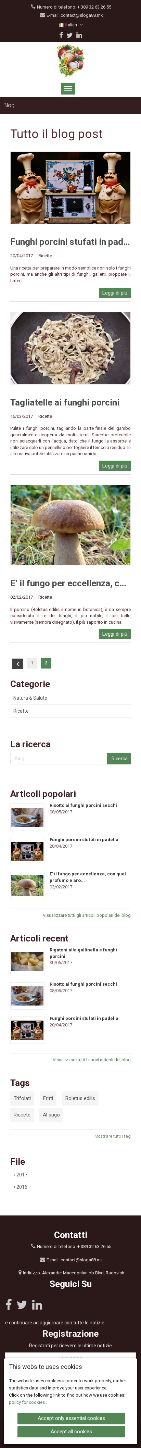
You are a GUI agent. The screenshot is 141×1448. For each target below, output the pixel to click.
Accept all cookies (71, 1431)
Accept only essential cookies (71, 1418)
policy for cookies (27, 1402)
